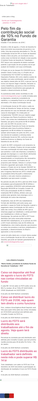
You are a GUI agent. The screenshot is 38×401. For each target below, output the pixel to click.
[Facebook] (2, 395)
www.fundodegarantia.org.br (11, 96)
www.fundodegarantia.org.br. (14, 242)
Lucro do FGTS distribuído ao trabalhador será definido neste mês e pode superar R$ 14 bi (19, 356)
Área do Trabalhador (7, 5)
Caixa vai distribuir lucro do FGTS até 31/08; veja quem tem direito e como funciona (18, 300)
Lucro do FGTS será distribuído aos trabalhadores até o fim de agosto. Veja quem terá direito (17, 327)
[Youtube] (11, 395)
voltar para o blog (8, 16)
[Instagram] (7, 395)
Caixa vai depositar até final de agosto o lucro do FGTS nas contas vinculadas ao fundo (18, 277)
